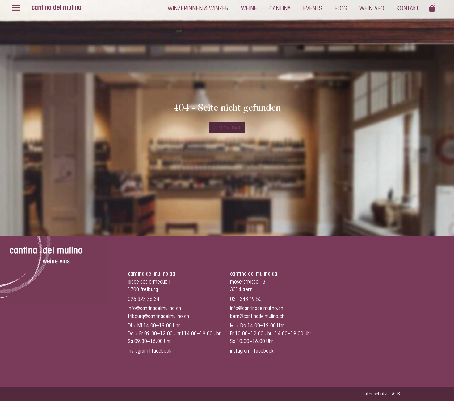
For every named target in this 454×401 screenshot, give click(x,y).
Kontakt (408, 9)
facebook (162, 351)
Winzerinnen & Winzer (198, 9)
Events (312, 9)
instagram (138, 351)
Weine (249, 9)
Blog (340, 9)
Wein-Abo (371, 9)
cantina (280, 9)
